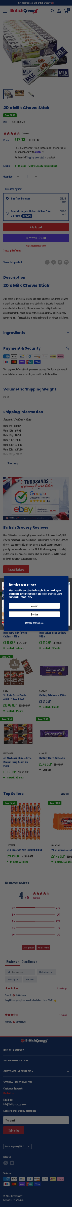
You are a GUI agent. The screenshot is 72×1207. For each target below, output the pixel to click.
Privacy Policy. (26, 597)
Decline (34, 614)
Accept (34, 606)
